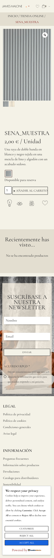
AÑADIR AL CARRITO (31, 191)
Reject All (27, 535)
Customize (27, 528)
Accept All (26, 542)
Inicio (13, 16)
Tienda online (32, 16)
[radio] (8, 173)
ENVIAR (27, 352)
